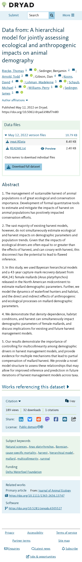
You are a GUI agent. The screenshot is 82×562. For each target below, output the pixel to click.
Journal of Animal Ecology (55, 490)
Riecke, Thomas (13, 71)
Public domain (28, 427)
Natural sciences (16, 446)
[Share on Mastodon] (47, 419)
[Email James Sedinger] (17, 92)
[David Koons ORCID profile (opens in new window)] (21, 81)
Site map (64, 540)
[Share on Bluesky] (30, 419)
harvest (43, 453)
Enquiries (14, 548)
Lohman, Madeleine (39, 82)
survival (45, 458)
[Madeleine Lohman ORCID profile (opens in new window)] (65, 81)
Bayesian (61, 446)
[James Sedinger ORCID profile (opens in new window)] (21, 92)
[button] (41, 135)
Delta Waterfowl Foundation (24, 472)
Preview (50, 148)
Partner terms (21, 540)
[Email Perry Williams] (56, 87)
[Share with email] (65, 419)
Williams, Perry (38, 88)
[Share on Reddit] (38, 419)
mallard (10, 458)
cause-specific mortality (21, 453)
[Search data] (52, 15)
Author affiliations (13, 100)
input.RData (17, 141)
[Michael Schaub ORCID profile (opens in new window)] (24, 87)
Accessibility (35, 532)
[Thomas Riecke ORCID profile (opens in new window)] (35, 70)
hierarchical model (61, 453)
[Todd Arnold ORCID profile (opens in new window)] (31, 76)
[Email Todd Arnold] (26, 76)
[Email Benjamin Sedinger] (73, 70)
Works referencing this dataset (33, 387)
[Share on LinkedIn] (21, 419)
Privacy (9, 532)
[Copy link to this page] (73, 419)
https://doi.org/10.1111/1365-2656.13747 (37, 495)
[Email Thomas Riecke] (30, 70)
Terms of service (66, 532)
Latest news (42, 548)
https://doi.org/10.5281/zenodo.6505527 (35, 508)
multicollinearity (27, 458)
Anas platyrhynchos (41, 446)
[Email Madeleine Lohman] (60, 81)
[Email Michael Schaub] (20, 87)
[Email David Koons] (17, 81)
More (67, 15)
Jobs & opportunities (43, 556)
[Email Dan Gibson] (59, 76)
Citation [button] (12, 401)
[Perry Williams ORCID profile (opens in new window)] (61, 87)
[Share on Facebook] (56, 419)
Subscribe (72, 548)
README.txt (18, 148)
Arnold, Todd (11, 76)
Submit (14, 15)
